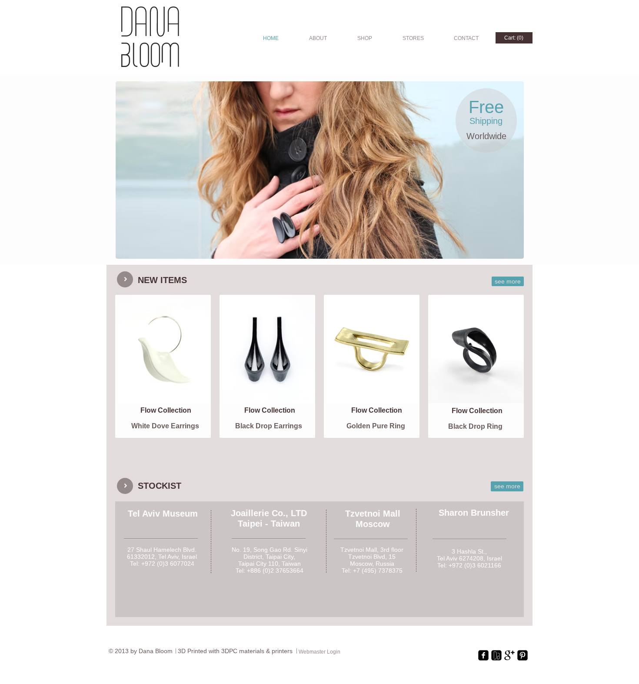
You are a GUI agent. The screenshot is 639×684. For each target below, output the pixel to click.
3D (182, 650)
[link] (513, 38)
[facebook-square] (483, 655)
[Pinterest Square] (522, 655)
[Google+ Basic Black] (509, 655)
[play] (502, 251)
